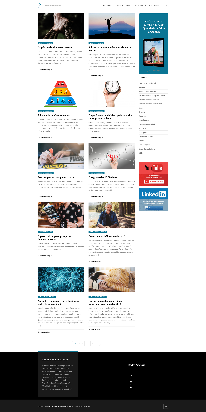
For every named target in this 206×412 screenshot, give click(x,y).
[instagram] (131, 379)
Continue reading (44, 69)
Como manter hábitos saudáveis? (107, 236)
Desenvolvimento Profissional (151, 104)
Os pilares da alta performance (55, 47)
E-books (142, 112)
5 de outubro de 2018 (97, 296)
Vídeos (141, 153)
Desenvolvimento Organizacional (152, 96)
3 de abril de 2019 (45, 232)
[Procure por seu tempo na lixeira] (61, 156)
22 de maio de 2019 (45, 43)
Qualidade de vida (146, 137)
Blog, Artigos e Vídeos (147, 91)
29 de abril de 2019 (45, 111)
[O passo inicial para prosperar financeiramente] (61, 215)
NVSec (71, 406)
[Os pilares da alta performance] (61, 26)
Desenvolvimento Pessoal (149, 100)
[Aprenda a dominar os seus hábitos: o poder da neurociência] (61, 280)
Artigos (142, 87)
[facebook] (131, 376)
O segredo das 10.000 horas (103, 177)
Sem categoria (144, 145)
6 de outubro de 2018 (47, 296)
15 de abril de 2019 (45, 173)
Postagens (143, 132)
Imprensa (143, 116)
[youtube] (131, 382)
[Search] (167, 5)
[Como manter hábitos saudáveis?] (112, 215)
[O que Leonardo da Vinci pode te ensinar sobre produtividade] (112, 94)
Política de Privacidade (82, 406)
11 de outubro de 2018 (98, 232)
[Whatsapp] (131, 384)
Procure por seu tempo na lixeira (56, 177)
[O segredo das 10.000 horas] (112, 156)
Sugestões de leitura (147, 149)
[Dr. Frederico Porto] (49, 5)
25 (92, 343)
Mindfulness (144, 120)
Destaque (142, 108)
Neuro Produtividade (147, 124)
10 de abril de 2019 (96, 173)
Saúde (141, 141)
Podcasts (142, 128)
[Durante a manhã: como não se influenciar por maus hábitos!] (112, 280)
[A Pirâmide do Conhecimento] (61, 94)
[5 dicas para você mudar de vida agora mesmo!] (112, 26)
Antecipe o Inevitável (147, 83)
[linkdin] (131, 387)
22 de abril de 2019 (96, 111)
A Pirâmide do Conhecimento (54, 115)
